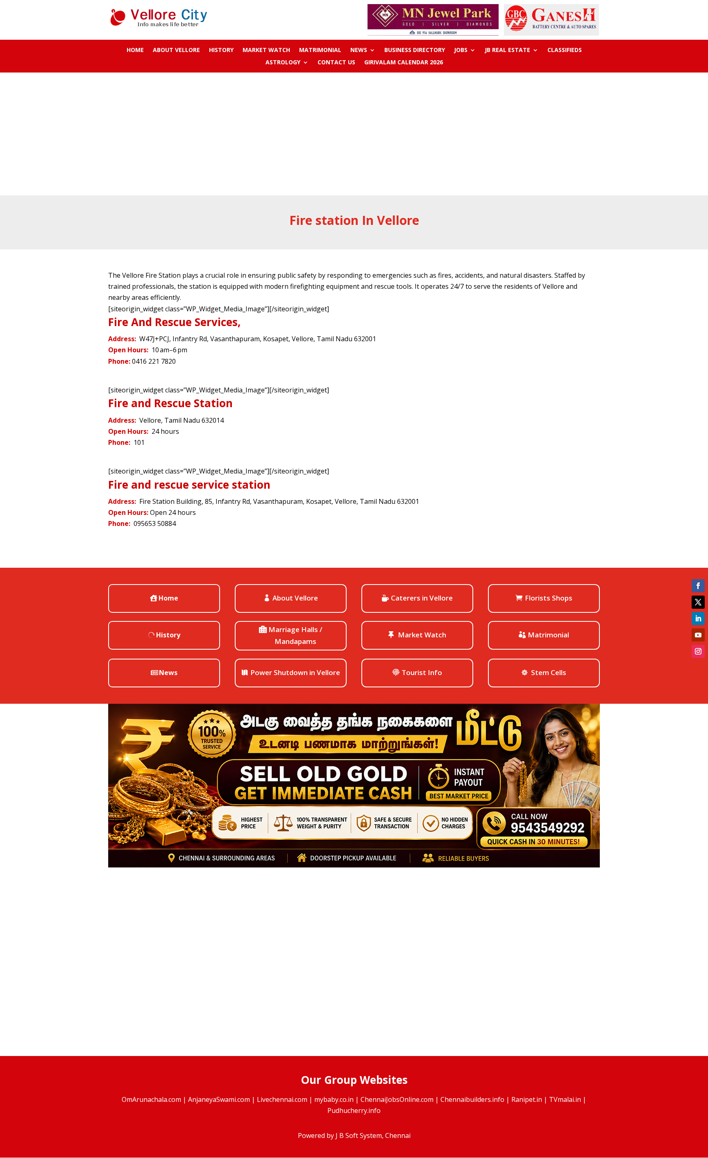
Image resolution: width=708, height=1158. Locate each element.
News (358, 50)
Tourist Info (422, 672)
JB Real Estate (507, 50)
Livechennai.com (282, 1099)
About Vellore (176, 50)
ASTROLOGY (283, 62)
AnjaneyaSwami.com (219, 1099)
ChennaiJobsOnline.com (397, 1099)
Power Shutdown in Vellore (295, 672)
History (221, 50)
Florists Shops (548, 598)
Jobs (460, 50)
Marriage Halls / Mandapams (295, 635)
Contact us (336, 62)
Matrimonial (320, 50)
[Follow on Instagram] (698, 651)
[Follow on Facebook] (698, 585)
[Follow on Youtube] (698, 634)
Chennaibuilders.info (472, 1099)
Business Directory (414, 50)
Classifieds (564, 50)
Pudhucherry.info (354, 1110)
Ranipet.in (526, 1099)
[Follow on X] (698, 602)
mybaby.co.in (334, 1099)
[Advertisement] (354, 134)
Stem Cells (548, 672)
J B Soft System (359, 1135)
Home (135, 50)
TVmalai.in (565, 1099)
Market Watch (266, 50)
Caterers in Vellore (422, 598)
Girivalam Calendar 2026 (403, 62)
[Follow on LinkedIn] (698, 618)
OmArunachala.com (151, 1099)
